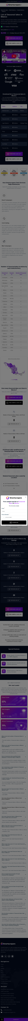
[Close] (25, 497)
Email (3, 508)
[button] (3, 517)
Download (15, 522)
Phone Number (5, 514)
